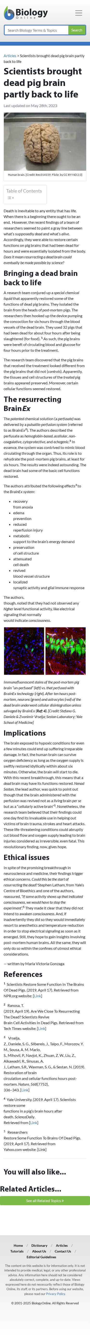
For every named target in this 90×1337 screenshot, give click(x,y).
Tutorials (17, 1251)
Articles (10, 55)
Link (37, 995)
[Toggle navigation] (78, 12)
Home (18, 1245)
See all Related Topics (44, 1200)
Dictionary (39, 1245)
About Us (39, 1251)
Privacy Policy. (56, 1294)
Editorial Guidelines (41, 1257)
